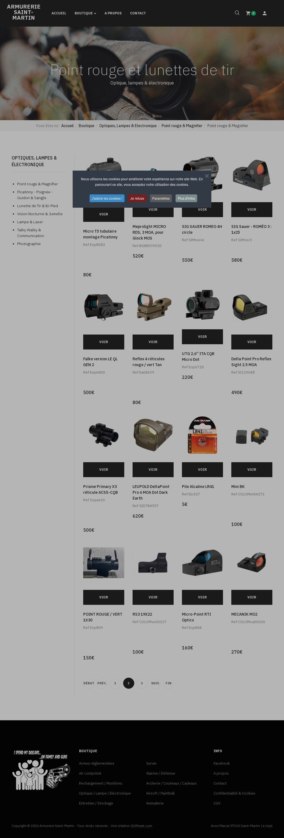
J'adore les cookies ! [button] (107, 198)
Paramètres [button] (161, 198)
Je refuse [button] (137, 198)
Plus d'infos (186, 198)
